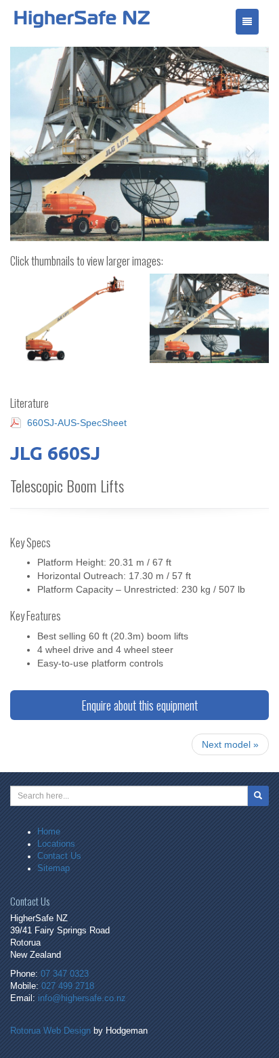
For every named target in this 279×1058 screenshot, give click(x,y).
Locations (56, 844)
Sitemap (53, 868)
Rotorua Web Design (50, 1031)
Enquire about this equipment (139, 705)
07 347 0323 (65, 974)
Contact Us (59, 856)
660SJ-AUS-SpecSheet (77, 422)
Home (48, 832)
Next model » (230, 744)
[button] (29, 144)
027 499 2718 (67, 986)
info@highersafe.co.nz (82, 998)
